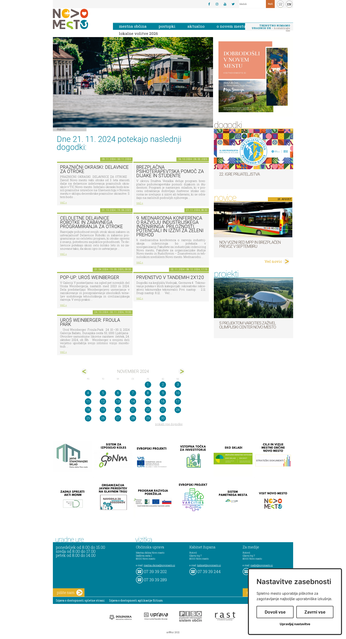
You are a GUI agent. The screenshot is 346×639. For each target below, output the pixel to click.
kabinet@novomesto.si (209, 565)
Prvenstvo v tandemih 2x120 (170, 277)
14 (133, 401)
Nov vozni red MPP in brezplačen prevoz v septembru (250, 244)
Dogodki (61, 129)
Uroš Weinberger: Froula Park (90, 322)
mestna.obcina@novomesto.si (159, 565)
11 (88, 401)
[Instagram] (217, 4)
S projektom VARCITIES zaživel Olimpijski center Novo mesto (247, 325)
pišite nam (65, 592)
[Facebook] (209, 4)
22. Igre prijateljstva (239, 174)
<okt (84, 371)
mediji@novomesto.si (261, 565)
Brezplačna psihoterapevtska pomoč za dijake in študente (170, 171)
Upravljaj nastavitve (295, 624)
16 (163, 401)
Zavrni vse (314, 612)
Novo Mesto (80, 19)
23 (163, 410)
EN (289, 4)
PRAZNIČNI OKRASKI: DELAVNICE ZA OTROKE (94, 169)
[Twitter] (233, 4)
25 (88, 418)
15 (148, 401)
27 (118, 418)
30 (163, 418)
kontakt (280, 4)
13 (118, 401)
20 (118, 410)
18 (88, 410)
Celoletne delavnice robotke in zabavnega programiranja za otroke (91, 222)
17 (178, 401)
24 (178, 410)
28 (133, 418)
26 (103, 418)
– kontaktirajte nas (271, 27)
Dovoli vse (275, 612)
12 (103, 401)
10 (178, 393)
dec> (181, 371)
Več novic (273, 261)
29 (148, 418)
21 (133, 410)
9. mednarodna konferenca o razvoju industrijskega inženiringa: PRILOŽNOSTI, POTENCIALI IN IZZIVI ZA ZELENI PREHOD (169, 226)
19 (103, 410)
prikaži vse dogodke (169, 424)
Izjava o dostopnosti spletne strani (80, 600)
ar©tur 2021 (173, 632)
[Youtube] (225, 4)
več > (63, 202)
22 (148, 410)
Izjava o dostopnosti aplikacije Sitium (136, 600)
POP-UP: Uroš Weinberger (89, 277)
